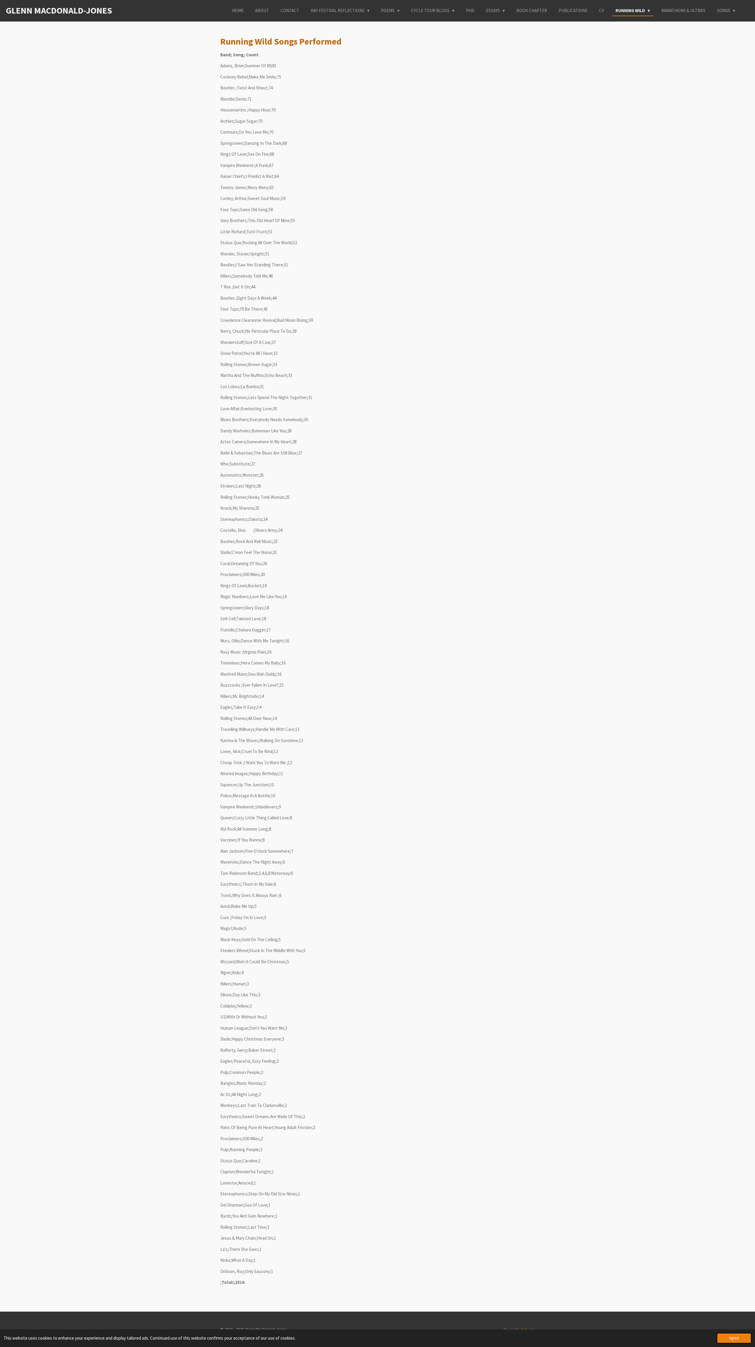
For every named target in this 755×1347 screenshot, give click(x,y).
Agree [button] (734, 1338)
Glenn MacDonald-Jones (59, 10)
